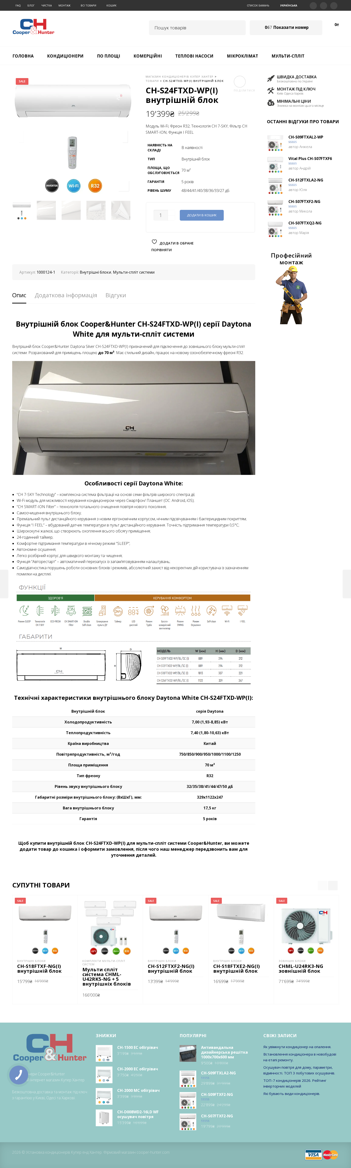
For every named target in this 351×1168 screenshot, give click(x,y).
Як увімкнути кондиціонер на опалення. (297, 1046)
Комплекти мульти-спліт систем (103, 962)
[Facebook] (323, 6)
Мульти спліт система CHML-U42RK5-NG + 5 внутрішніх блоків (106, 976)
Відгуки (116, 295)
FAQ (18, 5)
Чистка (46, 5)
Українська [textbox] (288, 5)
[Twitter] (313, 6)
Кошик (111, 5)
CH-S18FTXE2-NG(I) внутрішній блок (236, 968)
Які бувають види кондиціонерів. (291, 1093)
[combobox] (289, 5)
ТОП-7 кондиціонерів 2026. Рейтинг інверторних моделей (294, 1083)
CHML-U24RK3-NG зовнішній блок (301, 968)
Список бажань (258, 5)
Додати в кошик (202, 215)
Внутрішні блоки (95, 272)
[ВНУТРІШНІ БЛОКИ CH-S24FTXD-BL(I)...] (4, 584)
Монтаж (64, 5)
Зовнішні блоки (292, 961)
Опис (19, 295)
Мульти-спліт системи (133, 272)
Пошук (238, 26)
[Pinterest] (334, 6)
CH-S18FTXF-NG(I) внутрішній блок (39, 968)
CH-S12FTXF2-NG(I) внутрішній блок (171, 968)
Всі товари (88, 5)
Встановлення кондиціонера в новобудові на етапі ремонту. (299, 1057)
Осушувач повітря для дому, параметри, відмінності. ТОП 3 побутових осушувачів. (299, 1070)
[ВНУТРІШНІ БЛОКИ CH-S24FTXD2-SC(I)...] (347, 584)
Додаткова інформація (66, 295)
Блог (31, 5)
